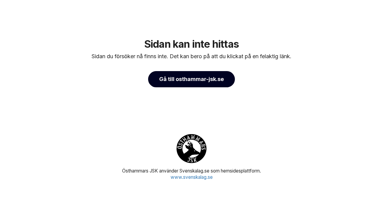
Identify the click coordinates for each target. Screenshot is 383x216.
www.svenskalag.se (192, 177)
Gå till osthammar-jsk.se (191, 79)
